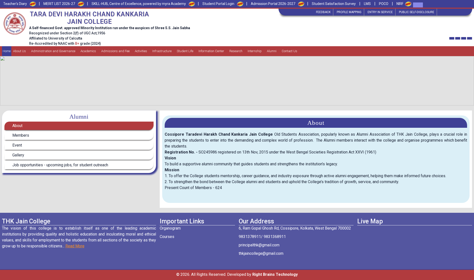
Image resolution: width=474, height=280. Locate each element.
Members (20, 135)
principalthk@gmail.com (259, 245)
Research (235, 51)
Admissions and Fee (115, 51)
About (16, 125)
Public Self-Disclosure (416, 12)
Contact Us (289, 51)
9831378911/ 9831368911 (262, 236)
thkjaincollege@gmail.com (261, 253)
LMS (367, 4)
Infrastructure (162, 51)
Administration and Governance (53, 51)
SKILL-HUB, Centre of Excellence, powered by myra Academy (139, 4)
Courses (167, 236)
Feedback (323, 12)
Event (16, 145)
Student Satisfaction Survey (334, 4)
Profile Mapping (349, 12)
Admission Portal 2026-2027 (273, 4)
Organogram (170, 228)
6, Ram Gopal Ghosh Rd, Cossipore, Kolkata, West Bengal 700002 (295, 228)
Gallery (17, 155)
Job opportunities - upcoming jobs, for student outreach (59, 165)
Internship (255, 51)
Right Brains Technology (275, 274)
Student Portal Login (218, 4)
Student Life (185, 51)
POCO (383, 4)
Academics (88, 51)
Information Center (211, 51)
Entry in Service (380, 12)
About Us (19, 51)
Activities (141, 51)
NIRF (399, 4)
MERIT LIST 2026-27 (59, 4)
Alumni (271, 51)
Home (7, 51)
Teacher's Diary (15, 4)
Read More (74, 246)
